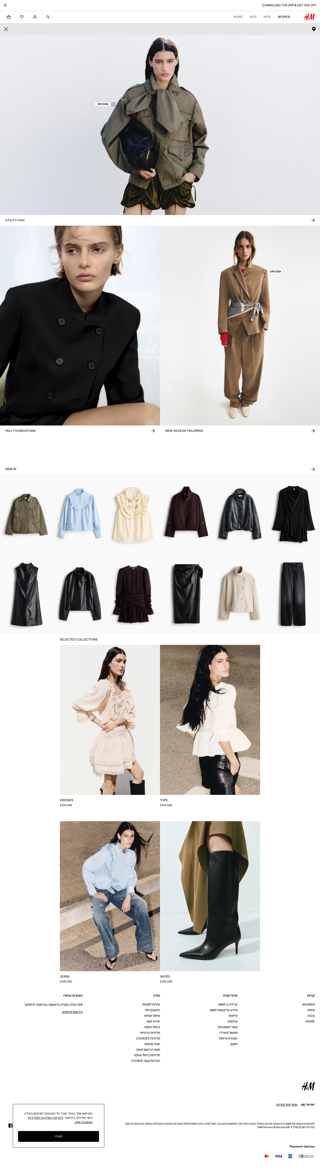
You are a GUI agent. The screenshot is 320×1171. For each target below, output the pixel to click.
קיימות (233, 1016)
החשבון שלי (152, 1010)
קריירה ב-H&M (227, 1004)
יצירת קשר (153, 1021)
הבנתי (58, 1136)
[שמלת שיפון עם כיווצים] (133, 594)
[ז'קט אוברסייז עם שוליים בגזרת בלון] (240, 514)
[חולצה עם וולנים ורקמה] (133, 514)
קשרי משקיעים (227, 1027)
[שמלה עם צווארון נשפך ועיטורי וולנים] (293, 514)
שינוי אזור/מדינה (286, 1105)
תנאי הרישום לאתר (148, 1050)
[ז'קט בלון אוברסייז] (186, 514)
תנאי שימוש (152, 1044)
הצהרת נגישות (228, 1038)
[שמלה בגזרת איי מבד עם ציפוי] (26, 594)
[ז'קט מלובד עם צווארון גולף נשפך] (240, 594)
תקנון (234, 1044)
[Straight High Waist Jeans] (293, 594)
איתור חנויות (152, 1016)
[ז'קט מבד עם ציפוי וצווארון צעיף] (80, 594)
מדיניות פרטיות (150, 1033)
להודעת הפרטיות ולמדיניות (45, 1117)
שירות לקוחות (151, 1004)
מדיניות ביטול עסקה (147, 1055)
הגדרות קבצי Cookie (145, 1061)
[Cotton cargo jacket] (26, 514)
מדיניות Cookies (148, 1038)
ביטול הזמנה (152, 1027)
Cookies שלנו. (83, 1122)
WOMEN (284, 17)
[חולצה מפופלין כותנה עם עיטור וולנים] (80, 514)
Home (238, 17)
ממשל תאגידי (228, 1033)
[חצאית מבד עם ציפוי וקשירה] (186, 594)
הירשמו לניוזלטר (72, 1012)
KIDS (253, 17)
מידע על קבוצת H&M (223, 1010)
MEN (267, 17)
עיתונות (232, 1021)
